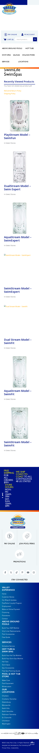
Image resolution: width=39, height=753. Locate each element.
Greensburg (6, 702)
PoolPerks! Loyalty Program (12, 603)
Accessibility (14, 748)
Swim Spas (6, 665)
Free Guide (6, 637)
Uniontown (6, 720)
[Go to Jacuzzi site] (6, 733)
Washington (6, 724)
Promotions (7, 26)
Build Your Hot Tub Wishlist (11, 655)
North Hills (6, 708)
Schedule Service (8, 646)
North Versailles (7, 711)
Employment (6, 606)
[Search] (35, 39)
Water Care (6, 680)
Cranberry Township (9, 699)
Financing (30, 21)
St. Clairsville (6, 718)
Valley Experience (16, 21)
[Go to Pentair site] (2, 733)
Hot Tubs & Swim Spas (8, 650)
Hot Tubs (5, 662)
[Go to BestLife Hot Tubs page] (12, 733)
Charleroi (5, 696)
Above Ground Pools (10, 622)
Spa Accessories (8, 668)
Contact (24, 26)
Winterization (6, 686)
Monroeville (6, 705)
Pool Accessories (8, 634)
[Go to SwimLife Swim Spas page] (16, 733)
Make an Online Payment (11, 609)
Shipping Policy (9, 93)
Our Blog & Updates (9, 600)
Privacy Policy (6, 748)
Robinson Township (9, 714)
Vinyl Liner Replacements (11, 631)
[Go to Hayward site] (9, 733)
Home (4, 21)
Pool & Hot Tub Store (11, 675)
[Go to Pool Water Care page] (19, 733)
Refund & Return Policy (12, 91)
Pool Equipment (7, 683)
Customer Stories (8, 597)
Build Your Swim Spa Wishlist (12, 659)
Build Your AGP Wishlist (10, 628)
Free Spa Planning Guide (11, 671)
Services (6, 642)
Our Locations (8, 690)
